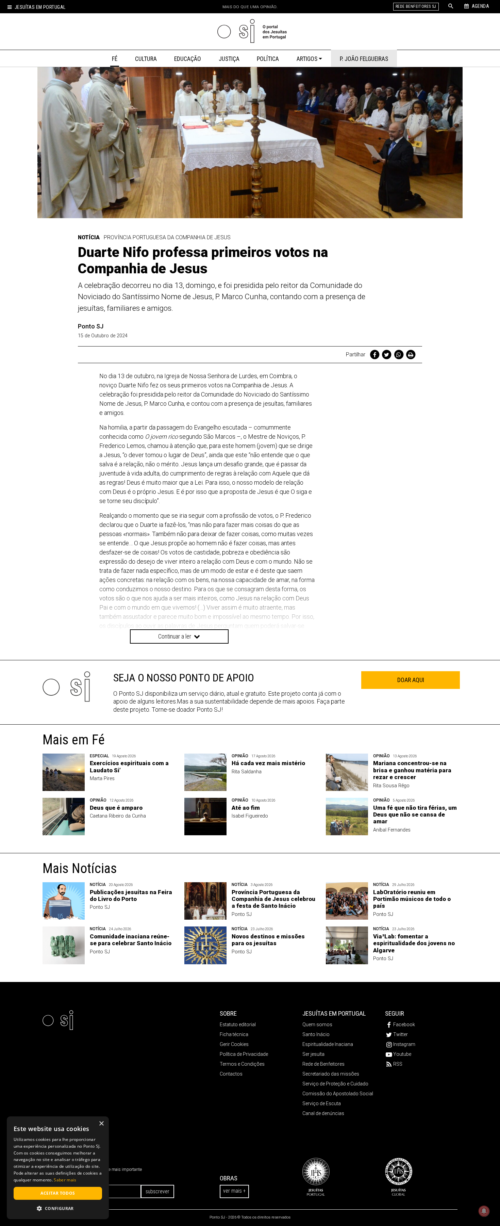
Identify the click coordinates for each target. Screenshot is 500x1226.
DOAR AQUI (410, 679)
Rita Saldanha (247, 772)
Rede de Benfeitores (323, 1064)
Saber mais (65, 1180)
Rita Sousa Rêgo (391, 786)
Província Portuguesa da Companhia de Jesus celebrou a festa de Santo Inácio (273, 899)
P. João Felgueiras (364, 58)
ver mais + (234, 1191)
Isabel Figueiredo (250, 816)
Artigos (307, 58)
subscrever (157, 1191)
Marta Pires (102, 778)
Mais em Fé (74, 740)
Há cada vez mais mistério (268, 763)
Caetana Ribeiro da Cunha (118, 816)
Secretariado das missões (330, 1074)
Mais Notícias (80, 868)
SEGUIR (394, 1013)
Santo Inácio (316, 1034)
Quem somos (317, 1024)
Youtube (402, 1054)
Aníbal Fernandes (392, 830)
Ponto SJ (90, 326)
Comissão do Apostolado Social (337, 1093)
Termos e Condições (242, 1064)
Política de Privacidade (244, 1054)
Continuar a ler (175, 636)
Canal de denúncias (323, 1113)
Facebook (404, 1024)
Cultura (146, 58)
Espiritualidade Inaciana (327, 1044)
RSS (397, 1064)
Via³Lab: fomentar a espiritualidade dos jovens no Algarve (414, 943)
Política (268, 58)
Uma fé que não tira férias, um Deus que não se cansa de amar (415, 814)
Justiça (229, 58)
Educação (187, 58)
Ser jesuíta (313, 1054)
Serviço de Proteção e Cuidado (335, 1083)
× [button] (101, 1123)
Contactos (231, 1074)
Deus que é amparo (116, 807)
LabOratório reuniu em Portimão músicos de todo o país (412, 899)
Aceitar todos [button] (57, 1193)
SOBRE (228, 1013)
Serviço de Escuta (321, 1103)
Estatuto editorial (238, 1024)
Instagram (404, 1044)
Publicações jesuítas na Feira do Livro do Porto (131, 895)
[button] (58, 1208)
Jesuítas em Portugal (40, 7)
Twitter (400, 1034)
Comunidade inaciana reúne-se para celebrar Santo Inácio (130, 940)
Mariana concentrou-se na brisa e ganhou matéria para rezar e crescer (412, 770)
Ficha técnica (234, 1034)
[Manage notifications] (484, 1211)
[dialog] (58, 1167)
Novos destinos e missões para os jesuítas (268, 940)
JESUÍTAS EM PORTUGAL (334, 1013)
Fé (114, 58)
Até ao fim (246, 807)
